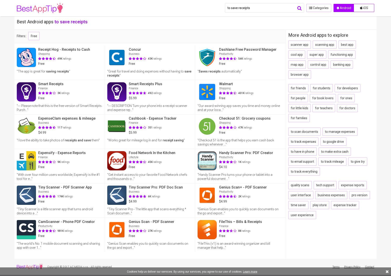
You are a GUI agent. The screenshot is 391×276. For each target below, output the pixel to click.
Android (345, 8)
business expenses (331, 195)
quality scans (300, 185)
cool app (297, 54)
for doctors (347, 108)
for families (299, 118)
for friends (298, 88)
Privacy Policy (352, 267)
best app (347, 44)
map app (297, 64)
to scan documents (304, 131)
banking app (341, 64)
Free (34, 36)
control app (318, 64)
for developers (347, 88)
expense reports (352, 185)
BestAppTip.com (40, 8)
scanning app (324, 44)
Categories (320, 8)
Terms (336, 267)
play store (320, 205)
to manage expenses (340, 131)
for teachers (324, 108)
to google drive (333, 141)
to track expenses (303, 141)
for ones (346, 98)
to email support (302, 161)
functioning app (342, 54)
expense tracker (345, 205)
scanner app (299, 44)
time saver (298, 205)
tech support (325, 185)
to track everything (304, 171)
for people (298, 98)
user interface (301, 195)
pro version (359, 195)
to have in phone (302, 151)
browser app (300, 74)
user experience (302, 215)
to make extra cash (334, 151)
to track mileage (332, 161)
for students (321, 88)
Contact (369, 267)
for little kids (299, 108)
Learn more (250, 271)
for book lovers (323, 98)
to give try (358, 161)
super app (317, 54)
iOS (365, 8)
